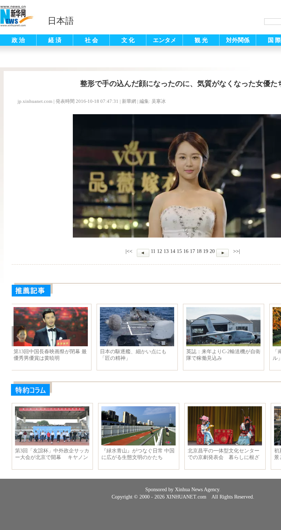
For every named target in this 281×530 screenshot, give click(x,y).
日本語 (61, 21)
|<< (128, 251)
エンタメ (164, 40)
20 (212, 251)
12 (159, 251)
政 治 (18, 40)
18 (199, 251)
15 (179, 251)
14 (172, 251)
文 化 (128, 40)
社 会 (91, 40)
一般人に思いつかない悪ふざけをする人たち (51, 355)
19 (205, 251)
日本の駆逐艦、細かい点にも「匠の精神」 (221, 355)
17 (192, 251)
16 (185, 251)
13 (166, 251)
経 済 (54, 40)
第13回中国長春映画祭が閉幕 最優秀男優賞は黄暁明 (138, 355)
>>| (236, 251)
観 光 (201, 40)
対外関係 (238, 40)
